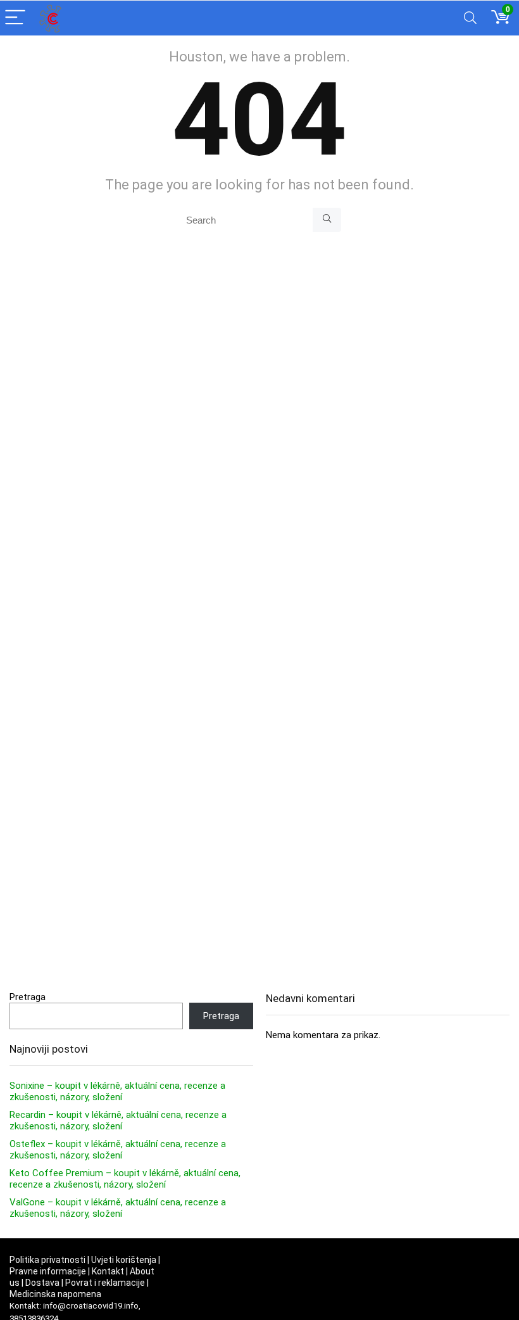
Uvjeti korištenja (123, 1260)
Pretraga (27, 997)
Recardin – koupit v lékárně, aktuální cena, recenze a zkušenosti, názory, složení (118, 1120)
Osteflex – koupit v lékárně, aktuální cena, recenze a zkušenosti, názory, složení (117, 1149)
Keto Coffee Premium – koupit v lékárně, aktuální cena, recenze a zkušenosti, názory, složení (125, 1178)
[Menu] (15, 18)
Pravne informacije (47, 1271)
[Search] (470, 18)
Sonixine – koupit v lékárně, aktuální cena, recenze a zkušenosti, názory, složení (117, 1091)
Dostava (42, 1283)
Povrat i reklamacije (105, 1283)
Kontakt (108, 1271)
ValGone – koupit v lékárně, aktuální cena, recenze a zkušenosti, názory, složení (117, 1207)
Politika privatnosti (47, 1260)
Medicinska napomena (55, 1294)
